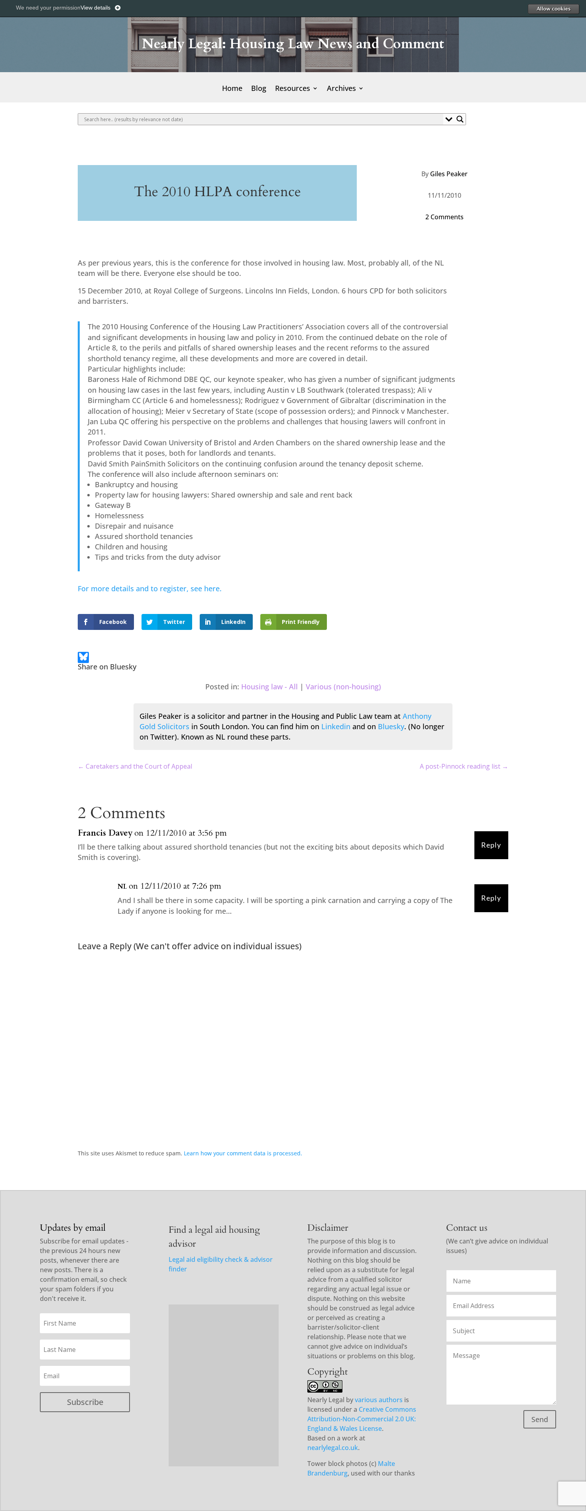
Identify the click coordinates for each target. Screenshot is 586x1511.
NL (122, 886)
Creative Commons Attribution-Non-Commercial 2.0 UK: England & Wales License (361, 1419)
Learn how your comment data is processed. (243, 1153)
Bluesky (391, 726)
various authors (379, 1399)
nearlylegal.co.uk (332, 1447)
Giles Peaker (449, 173)
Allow (553, 9)
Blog (258, 89)
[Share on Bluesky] (83, 659)
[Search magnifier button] (460, 119)
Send (539, 1419)
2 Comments (444, 216)
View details (95, 7)
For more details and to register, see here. (150, 588)
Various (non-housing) (343, 686)
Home (232, 89)
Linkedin (335, 726)
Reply (491, 845)
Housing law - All (269, 686)
